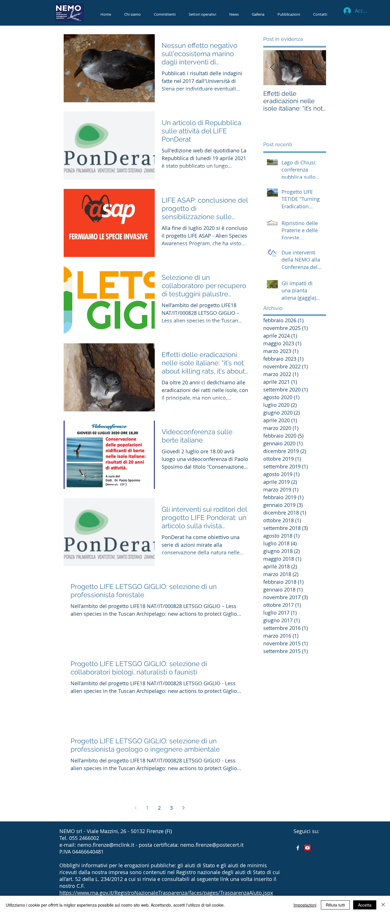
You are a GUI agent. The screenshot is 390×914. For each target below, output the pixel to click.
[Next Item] (316, 67)
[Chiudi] (383, 904)
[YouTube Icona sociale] (307, 848)
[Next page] (183, 808)
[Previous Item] (272, 67)
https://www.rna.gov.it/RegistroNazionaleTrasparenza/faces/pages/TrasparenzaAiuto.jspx (166, 892)
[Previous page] (135, 808)
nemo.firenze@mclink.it (105, 844)
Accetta (364, 905)
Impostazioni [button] (304, 905)
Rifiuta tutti (335, 905)
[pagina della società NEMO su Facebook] (298, 848)
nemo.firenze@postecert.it (212, 844)
